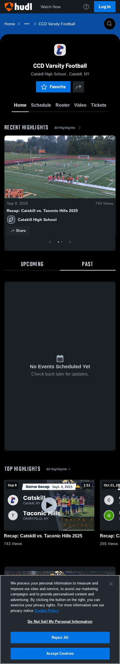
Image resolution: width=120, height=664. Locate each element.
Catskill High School (38, 219)
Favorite (58, 86)
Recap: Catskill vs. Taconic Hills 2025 (42, 210)
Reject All (60, 637)
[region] (60, 619)
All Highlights (64, 128)
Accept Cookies (60, 653)
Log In (105, 6)
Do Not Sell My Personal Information (60, 621)
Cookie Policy (47, 611)
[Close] (111, 584)
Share (21, 230)
